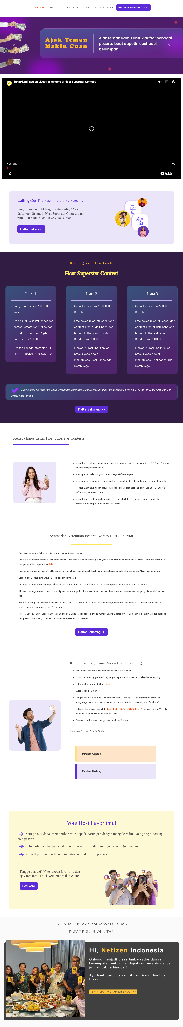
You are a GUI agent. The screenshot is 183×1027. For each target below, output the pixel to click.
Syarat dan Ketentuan (76, 7)
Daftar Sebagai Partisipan (133, 7)
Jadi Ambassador (104, 7)
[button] (13, 45)
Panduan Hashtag (91, 771)
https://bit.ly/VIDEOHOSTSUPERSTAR (124, 709)
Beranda (39, 7)
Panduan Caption (91, 753)
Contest (54, 7)
